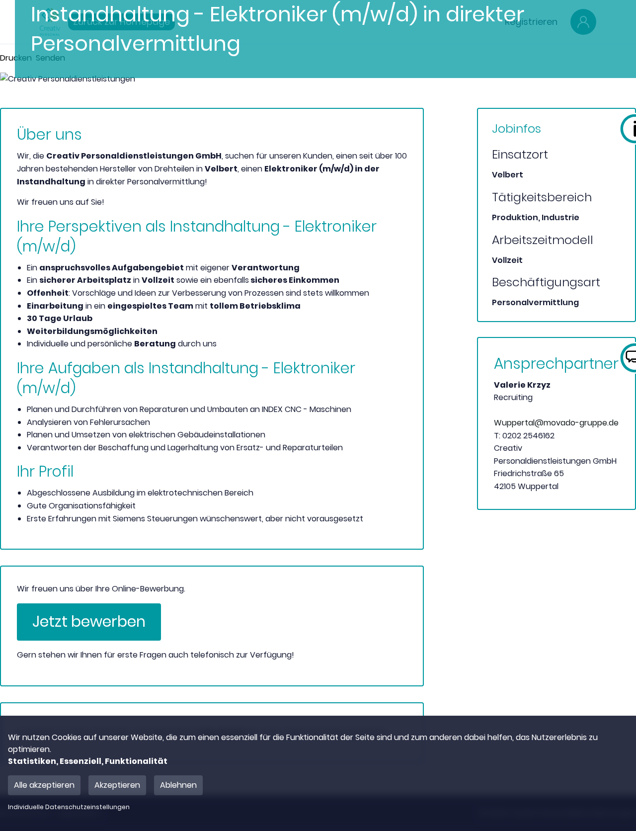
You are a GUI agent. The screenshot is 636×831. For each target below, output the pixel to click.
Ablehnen (178, 785)
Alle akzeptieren (44, 785)
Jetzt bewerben (89, 621)
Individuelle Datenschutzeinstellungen (69, 807)
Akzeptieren (117, 785)
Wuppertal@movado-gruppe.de (556, 422)
